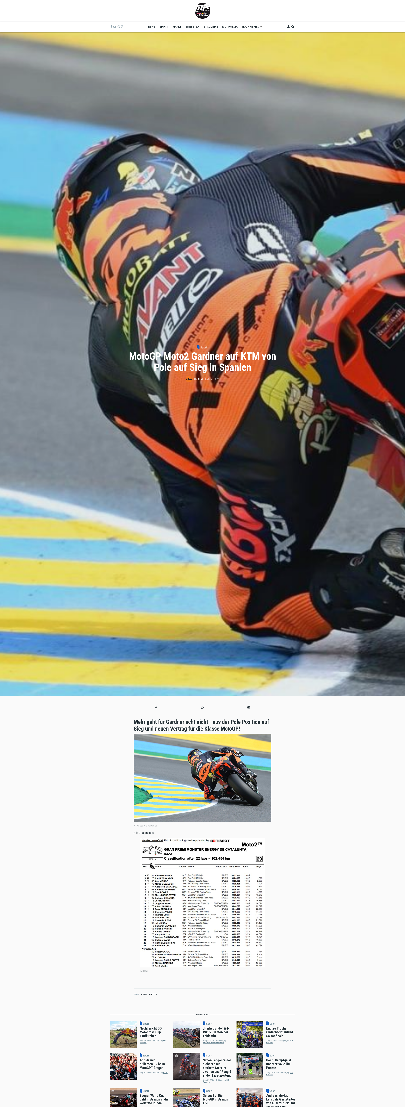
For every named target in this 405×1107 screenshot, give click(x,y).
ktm (145, 994)
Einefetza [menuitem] (192, 26)
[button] (156, 707)
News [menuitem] (151, 26)
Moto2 (153, 994)
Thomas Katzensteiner (213, 1043)
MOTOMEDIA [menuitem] (230, 26)
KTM (200, 379)
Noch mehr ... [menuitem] (249, 27)
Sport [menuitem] (164, 26)
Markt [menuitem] (177, 26)
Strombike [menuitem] (211, 26)
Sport (203, 347)
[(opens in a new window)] (111, 27)
